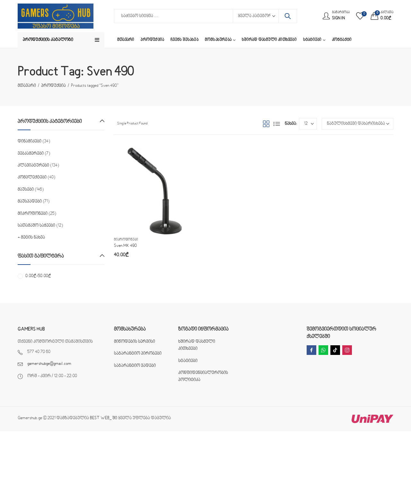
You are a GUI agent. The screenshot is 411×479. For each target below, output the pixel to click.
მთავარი (27, 86)
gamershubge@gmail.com (49, 364)
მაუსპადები (30, 201)
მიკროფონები (126, 239)
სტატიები (187, 361)
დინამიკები (29, 141)
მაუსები (26, 189)
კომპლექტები (32, 177)
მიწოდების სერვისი (134, 341)
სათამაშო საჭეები (36, 225)
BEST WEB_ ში (103, 418)
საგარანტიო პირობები (138, 353)
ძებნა (287, 16)
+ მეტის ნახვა (31, 237)
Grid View (266, 124)
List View (277, 124)
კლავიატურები (33, 165)
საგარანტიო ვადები (135, 366)
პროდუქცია (53, 86)
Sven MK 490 (125, 246)
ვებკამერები (31, 153)
